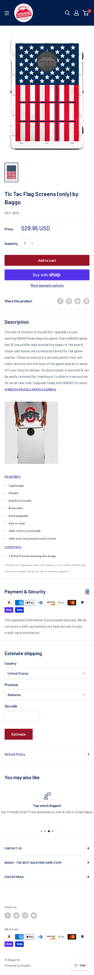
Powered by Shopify (17, 965)
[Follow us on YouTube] (34, 915)
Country (10, 663)
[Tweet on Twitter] (77, 301)
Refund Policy (15, 754)
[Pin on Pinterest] (69, 301)
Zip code (11, 706)
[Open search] (67, 12)
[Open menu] (7, 13)
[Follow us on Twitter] (16, 915)
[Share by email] (86, 301)
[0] (86, 13)
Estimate (18, 734)
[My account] (76, 12)
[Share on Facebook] (60, 301)
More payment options (47, 285)
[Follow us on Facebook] (8, 915)
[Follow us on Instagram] (25, 915)
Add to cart (47, 260)
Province (11, 685)
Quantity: (11, 243)
